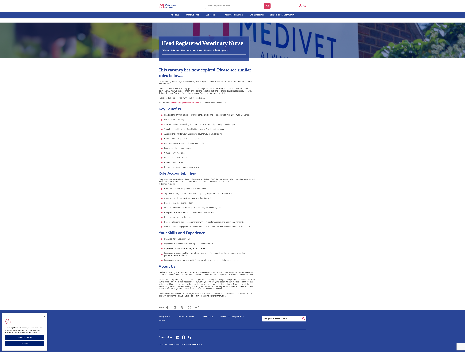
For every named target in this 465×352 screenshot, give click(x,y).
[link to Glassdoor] (189, 338)
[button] (217, 15)
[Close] (44, 316)
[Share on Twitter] (182, 308)
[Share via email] (197, 308)
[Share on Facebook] (167, 308)
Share (161, 308)
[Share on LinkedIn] (174, 308)
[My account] (300, 5)
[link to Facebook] (183, 337)
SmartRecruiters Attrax (193, 345)
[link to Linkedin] (177, 337)
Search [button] (267, 6)
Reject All (24, 344)
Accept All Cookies (25, 337)
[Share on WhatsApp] (189, 308)
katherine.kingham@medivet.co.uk (185, 103)
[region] (24, 332)
